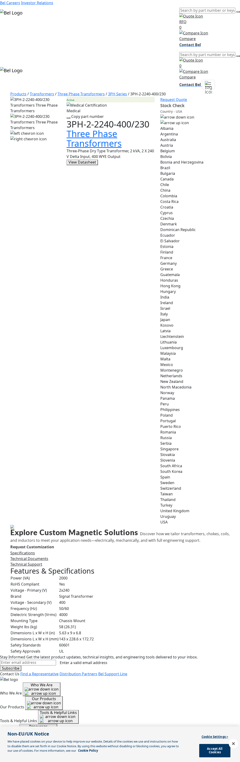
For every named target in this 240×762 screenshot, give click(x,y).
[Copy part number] (68, 118)
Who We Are (41, 684)
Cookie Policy (88, 750)
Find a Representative (39, 673)
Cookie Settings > (215, 737)
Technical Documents (29, 558)
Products (8, 26)
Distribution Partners (78, 673)
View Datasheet (82, 162)
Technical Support (26, 564)
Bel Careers (10, 2)
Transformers (42, 94)
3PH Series (117, 94)
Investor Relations (37, 2)
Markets (7, 31)
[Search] (238, 11)
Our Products (44, 698)
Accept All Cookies (214, 751)
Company (8, 43)
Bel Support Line (112, 673)
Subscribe (10, 668)
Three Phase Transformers (81, 94)
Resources (9, 37)
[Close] (233, 743)
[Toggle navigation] (208, 84)
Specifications (22, 553)
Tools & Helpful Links (58, 712)
